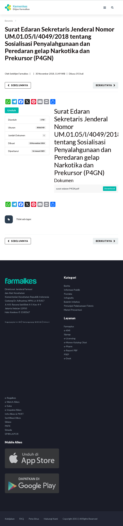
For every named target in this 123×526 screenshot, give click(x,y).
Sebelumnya (19, 85)
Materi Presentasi (73, 309)
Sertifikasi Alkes (13, 417)
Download (109, 188)
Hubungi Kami (51, 518)
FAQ (21, 518)
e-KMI (67, 330)
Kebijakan (10, 518)
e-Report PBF (71, 350)
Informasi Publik (72, 289)
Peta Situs (34, 518)
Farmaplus (69, 326)
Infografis (69, 297)
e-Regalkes (10, 397)
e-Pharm (68, 346)
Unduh (11, 110)
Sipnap (67, 334)
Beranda (9, 21)
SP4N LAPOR (11, 433)
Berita (67, 285)
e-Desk (67, 358)
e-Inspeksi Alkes (13, 409)
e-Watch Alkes (12, 401)
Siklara (8, 421)
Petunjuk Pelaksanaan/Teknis (79, 305)
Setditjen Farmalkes (19, 73)
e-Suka (8, 405)
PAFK (7, 425)
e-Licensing (69, 338)
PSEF (66, 354)
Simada (8, 429)
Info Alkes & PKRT (14, 413)
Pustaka (68, 293)
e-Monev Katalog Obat (75, 342)
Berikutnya (104, 85)
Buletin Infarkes (72, 301)
